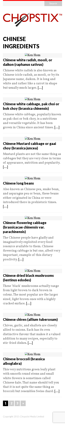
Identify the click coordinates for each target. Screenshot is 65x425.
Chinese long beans (18, 183)
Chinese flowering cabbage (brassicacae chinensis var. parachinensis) (24, 227)
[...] (40, 88)
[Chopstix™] (32, 19)
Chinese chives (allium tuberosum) (30, 319)
